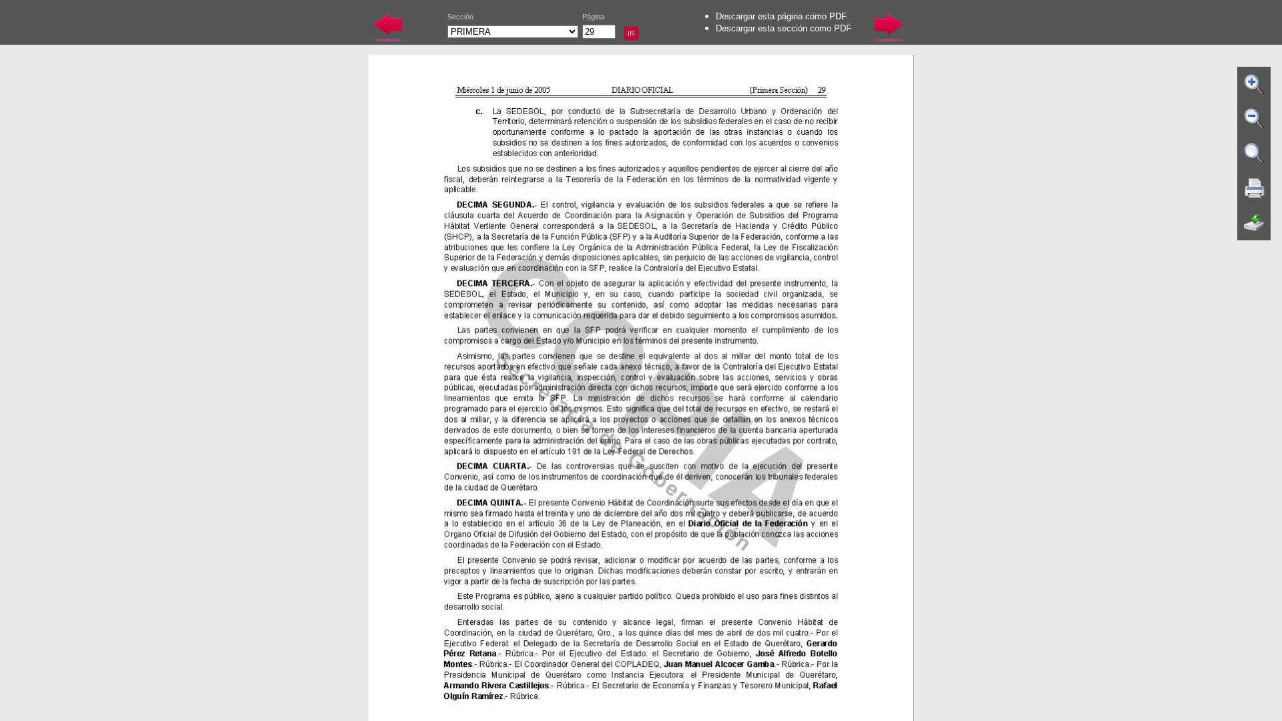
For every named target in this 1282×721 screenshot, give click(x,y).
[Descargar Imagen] (1254, 223)
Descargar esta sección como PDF (783, 28)
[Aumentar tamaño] (1254, 84)
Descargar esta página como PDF (781, 16)
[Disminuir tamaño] (1254, 119)
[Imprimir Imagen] (1254, 188)
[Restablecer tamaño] (1254, 153)
